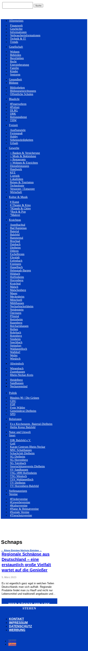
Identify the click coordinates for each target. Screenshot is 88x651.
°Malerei (15, 215)
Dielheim (15, 247)
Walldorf (15, 352)
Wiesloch (15, 358)
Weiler (14, 355)
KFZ (13, 172)
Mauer (13, 293)
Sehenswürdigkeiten (21, 139)
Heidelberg (16, 379)
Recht (13, 61)
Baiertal (14, 231)
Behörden (15, 55)
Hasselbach (16, 267)
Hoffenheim (17, 277)
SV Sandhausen (19, 469)
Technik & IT (18, 38)
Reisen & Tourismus (22, 182)
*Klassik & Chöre (20, 208)
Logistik (15, 175)
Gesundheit (15, 79)
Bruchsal (15, 241)
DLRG (14, 110)
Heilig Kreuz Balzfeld (22, 427)
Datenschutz (20, 626)
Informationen (18, 32)
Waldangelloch (18, 348)
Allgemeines (16, 20)
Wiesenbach (17, 368)
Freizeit (13, 125)
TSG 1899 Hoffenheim (23, 472)
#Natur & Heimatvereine (24, 508)
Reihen (14, 329)
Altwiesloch (17, 363)
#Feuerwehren (18, 104)
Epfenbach (16, 260)
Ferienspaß (16, 133)
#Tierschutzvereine (21, 515)
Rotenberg (16, 335)
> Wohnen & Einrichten (24, 162)
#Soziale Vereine (19, 512)
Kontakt (16, 619)
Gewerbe (14, 148)
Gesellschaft (16, 46)
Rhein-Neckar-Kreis (21, 375)
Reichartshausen (19, 326)
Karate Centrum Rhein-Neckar (27, 446)
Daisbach (15, 244)
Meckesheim (17, 296)
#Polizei (14, 107)
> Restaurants (18, 159)
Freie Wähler (17, 407)
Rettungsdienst (18, 117)
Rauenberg (16, 322)
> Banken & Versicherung (25, 152)
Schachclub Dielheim (22, 453)
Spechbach (16, 342)
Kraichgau (15, 219)
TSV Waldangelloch (21, 479)
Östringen (15, 312)
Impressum (18, 622)
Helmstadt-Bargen (20, 270)
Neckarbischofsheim (21, 306)
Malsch (14, 286)
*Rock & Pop (18, 211)
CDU (13, 401)
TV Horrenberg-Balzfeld (24, 486)
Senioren (15, 74)
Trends (14, 41)
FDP (12, 404)
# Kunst (14, 201)
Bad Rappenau (18, 228)
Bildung (13, 82)
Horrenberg (16, 280)
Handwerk (16, 169)
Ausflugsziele (18, 130)
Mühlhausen (17, 303)
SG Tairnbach (18, 463)
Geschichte (16, 28)
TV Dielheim (17, 482)
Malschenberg (18, 290)
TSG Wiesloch (18, 476)
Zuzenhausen (17, 371)
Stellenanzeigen (18, 490)
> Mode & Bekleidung (23, 156)
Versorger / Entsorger (22, 188)
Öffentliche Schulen (21, 94)
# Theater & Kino (20, 205)
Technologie (17, 185)
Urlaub (14, 143)
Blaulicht (14, 99)
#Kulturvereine (18, 505)
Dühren (14, 250)
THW (13, 120)
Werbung (17, 630)
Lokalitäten (16, 179)
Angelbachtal (17, 224)
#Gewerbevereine (20, 502)
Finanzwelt (16, 25)
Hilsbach (15, 273)
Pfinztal (14, 316)
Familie (14, 68)
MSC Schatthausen (21, 450)
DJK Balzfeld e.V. (20, 440)
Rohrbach (15, 332)
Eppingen (15, 264)
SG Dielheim (17, 456)
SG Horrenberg (19, 459)
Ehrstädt (15, 257)
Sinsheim (15, 339)
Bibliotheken (17, 87)
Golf (12, 443)
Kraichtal (15, 283)
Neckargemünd (18, 386)
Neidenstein (17, 309)
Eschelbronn (17, 254)
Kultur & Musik (18, 197)
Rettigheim (16, 319)
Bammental (16, 237)
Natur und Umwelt (20, 432)
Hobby (14, 136)
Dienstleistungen (19, 166)
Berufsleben (17, 58)
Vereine (13, 494)
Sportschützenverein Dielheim (27, 466)
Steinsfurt (15, 345)
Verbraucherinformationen (25, 35)
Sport (12, 435)
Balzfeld (15, 234)
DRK (13, 113)
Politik (13, 392)
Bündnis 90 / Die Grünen (24, 397)
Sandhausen (17, 383)
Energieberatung (19, 64)
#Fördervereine (19, 499)
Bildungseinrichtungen (23, 90)
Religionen (15, 419)
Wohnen (14, 51)
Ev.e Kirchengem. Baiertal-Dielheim (31, 423)
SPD (12, 414)
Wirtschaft (16, 192)
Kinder (14, 71)
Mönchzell (16, 299)
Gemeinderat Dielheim (23, 410)
